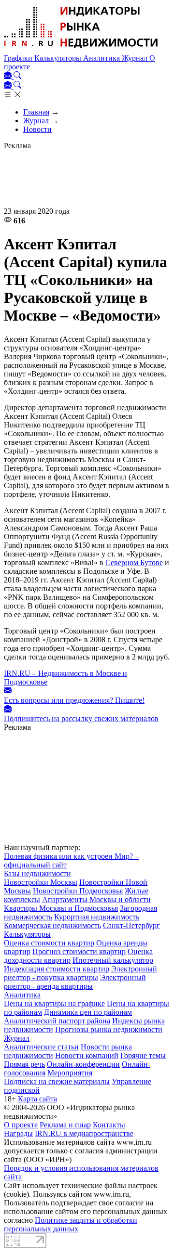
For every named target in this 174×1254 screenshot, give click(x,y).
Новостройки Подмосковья (78, 891)
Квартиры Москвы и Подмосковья (61, 908)
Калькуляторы (58, 58)
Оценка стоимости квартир (49, 943)
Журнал (135, 58)
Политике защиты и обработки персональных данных (70, 1224)
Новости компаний (86, 1055)
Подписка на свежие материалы (57, 1081)
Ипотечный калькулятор (112, 960)
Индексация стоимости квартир (56, 969)
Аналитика (102, 58)
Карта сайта (37, 1099)
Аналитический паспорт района (57, 1021)
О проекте (21, 1125)
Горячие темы (143, 1055)
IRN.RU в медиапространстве (84, 1133)
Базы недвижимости (37, 873)
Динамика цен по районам (88, 1012)
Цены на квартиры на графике (54, 1003)
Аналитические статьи (41, 1047)
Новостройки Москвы (40, 882)
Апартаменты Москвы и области (96, 899)
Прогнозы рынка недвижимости (108, 1029)
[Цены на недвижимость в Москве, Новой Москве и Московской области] (81, 49)
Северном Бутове (134, 562)
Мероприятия (69, 1073)
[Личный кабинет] (9, 76)
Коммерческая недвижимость (52, 925)
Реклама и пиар (65, 1125)
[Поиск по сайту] (17, 76)
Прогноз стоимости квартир (79, 951)
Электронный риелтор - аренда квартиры (75, 981)
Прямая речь (24, 1064)
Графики (19, 58)
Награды (18, 1133)
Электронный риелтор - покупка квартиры (80, 973)
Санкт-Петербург (131, 925)
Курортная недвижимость (96, 917)
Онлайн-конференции (83, 1064)
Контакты (109, 1125)
